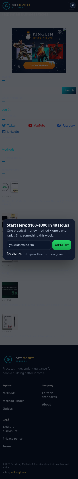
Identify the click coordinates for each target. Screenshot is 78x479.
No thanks (14, 253)
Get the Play (62, 245)
